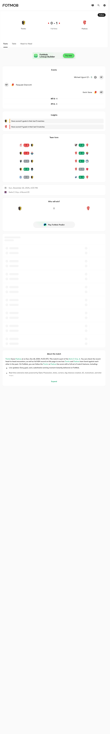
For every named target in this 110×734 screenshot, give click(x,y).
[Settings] (104, 5)
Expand (54, 381)
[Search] (98, 5)
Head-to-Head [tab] (26, 44)
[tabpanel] (54, 198)
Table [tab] (14, 44)
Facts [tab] (5, 44)
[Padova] (88, 210)
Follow (101, 15)
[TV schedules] (92, 5)
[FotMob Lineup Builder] (54, 55)
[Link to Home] (10, 5)
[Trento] (19, 210)
